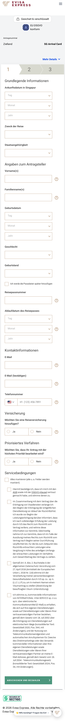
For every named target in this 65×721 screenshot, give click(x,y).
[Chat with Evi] (57, 712)
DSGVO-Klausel (39, 492)
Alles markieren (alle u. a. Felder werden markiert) (30, 481)
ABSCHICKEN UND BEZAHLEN (23, 680)
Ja (13, 431)
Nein (38, 431)
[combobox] (28, 96)
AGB (15, 492)
